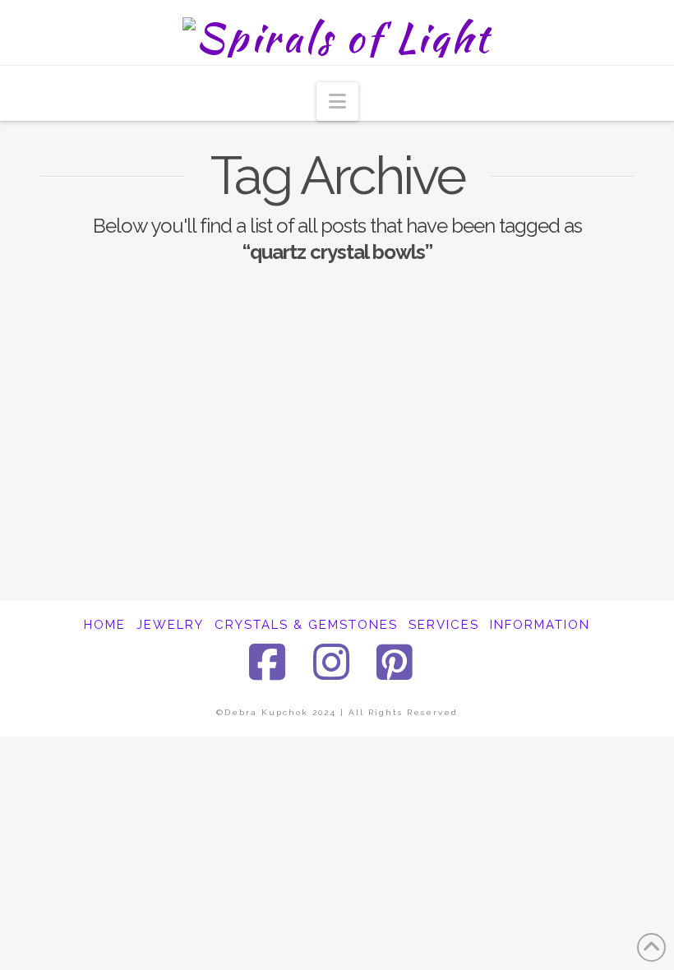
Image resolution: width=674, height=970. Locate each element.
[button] (337, 101)
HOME (105, 624)
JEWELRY (170, 624)
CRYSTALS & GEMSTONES (306, 624)
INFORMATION (540, 624)
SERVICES (444, 624)
